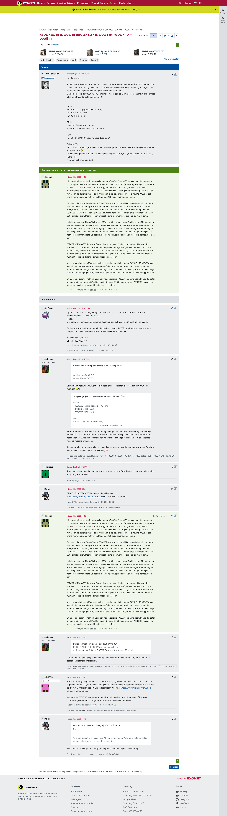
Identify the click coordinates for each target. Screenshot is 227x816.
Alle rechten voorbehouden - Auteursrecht (38, 796)
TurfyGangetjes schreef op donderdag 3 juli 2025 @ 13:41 (100, 396)
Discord (183, 807)
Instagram (184, 799)
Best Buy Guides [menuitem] (65, 3)
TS (160, 35)
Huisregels (76, 799)
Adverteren (76, 791)
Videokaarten (47, 60)
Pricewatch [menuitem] (83, 3)
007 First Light (130, 807)
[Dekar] (45, 496)
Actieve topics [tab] (222, 22)
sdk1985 (48, 677)
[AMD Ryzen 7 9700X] (136, 52)
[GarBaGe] (45, 315)
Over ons (85, 795)
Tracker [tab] (222, 13)
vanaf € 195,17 (149, 54)
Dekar (47, 489)
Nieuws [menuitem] (41, 3)
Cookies (75, 811)
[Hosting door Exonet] (189, 779)
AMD (73, 60)
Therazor (48, 467)
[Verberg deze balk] (216, 9)
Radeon (83, 60)
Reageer (56, 44)
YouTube (183, 795)
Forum (42, 30)
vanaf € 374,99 (56, 54)
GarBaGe (48, 308)
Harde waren (52, 30)
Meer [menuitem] (129, 3)
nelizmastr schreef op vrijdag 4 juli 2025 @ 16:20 (96, 725)
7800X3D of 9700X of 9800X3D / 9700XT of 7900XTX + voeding (113, 30)
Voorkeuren (86, 811)
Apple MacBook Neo (133, 791)
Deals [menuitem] (122, 3)
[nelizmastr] (45, 369)
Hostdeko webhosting (76, 710)
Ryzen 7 (94, 60)
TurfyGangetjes (51, 73)
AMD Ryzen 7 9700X (153, 51)
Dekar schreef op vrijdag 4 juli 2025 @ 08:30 (94, 644)
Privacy (74, 807)
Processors (62, 60)
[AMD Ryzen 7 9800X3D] (43, 52)
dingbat (48, 177)
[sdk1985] (45, 688)
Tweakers (22, 793)
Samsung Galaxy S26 (133, 803)
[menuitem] (180, 3)
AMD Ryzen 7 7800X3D (107, 51)
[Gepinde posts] (177, 35)
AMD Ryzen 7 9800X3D (61, 51)
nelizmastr (49, 359)
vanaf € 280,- (102, 54)
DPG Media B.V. (50, 793)
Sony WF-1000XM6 (132, 811)
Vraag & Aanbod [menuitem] (99, 3)
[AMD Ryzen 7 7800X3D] (90, 52)
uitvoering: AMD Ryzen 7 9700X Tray (86, 496)
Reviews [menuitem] (51, 3)
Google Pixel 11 (130, 799)
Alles (153, 35)
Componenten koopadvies (71, 30)
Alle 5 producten (171, 59)
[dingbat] (45, 184)
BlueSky (183, 791)
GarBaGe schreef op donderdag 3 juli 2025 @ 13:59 (97, 365)
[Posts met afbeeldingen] (164, 35)
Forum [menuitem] (113, 3)
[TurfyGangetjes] (45, 85)
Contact (75, 795)
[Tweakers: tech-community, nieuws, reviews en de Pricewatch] (26, 3)
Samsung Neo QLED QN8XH (137, 795)
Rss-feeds (184, 803)
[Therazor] (45, 474)
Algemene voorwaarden (82, 803)
